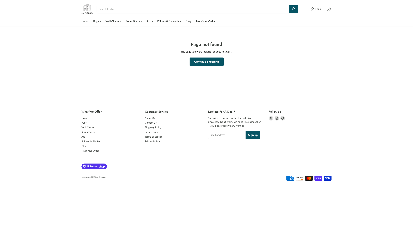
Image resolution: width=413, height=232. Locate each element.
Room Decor (133, 21)
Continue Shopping (206, 61)
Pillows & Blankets (168, 21)
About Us (150, 117)
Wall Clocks (113, 21)
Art (149, 21)
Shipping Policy (153, 127)
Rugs (96, 21)
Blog (188, 21)
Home (84, 21)
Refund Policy (152, 131)
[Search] (293, 9)
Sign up (253, 135)
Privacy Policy (152, 141)
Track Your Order (205, 21)
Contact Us (151, 122)
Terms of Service (153, 136)
